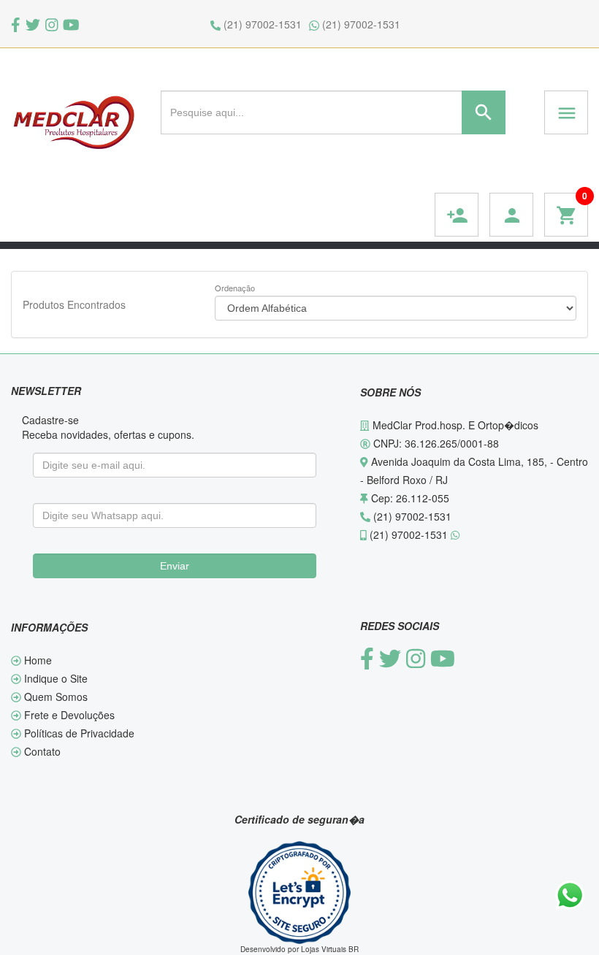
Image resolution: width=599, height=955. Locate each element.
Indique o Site (54, 678)
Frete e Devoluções (68, 714)
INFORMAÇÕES (49, 627)
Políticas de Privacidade (77, 733)
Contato (41, 751)
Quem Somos (54, 696)
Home (36, 660)
